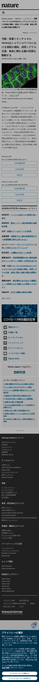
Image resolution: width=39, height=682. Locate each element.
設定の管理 (5, 668)
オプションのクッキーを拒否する (20, 678)
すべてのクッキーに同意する (19, 673)
